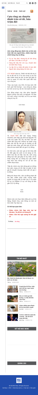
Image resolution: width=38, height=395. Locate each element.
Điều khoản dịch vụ (17, 388)
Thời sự (9, 11)
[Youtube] (35, 3)
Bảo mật (26, 388)
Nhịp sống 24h (11, 3)
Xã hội (15, 11)
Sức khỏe (21, 309)
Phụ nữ (18, 3)
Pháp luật (22, 11)
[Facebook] (33, 3)
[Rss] (30, 3)
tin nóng (17, 221)
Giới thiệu (4, 3)
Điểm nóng (21, 320)
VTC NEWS (11, 73)
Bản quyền (33, 388)
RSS (10, 388)
